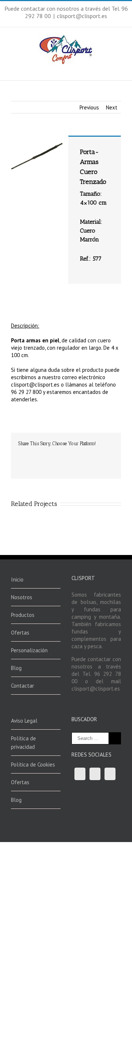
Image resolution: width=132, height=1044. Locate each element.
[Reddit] (91, 455)
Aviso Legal (24, 720)
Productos (22, 614)
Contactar (22, 685)
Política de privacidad (23, 742)
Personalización (29, 650)
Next (111, 107)
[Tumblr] (56, 455)
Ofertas (20, 632)
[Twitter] (32, 455)
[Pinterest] (44, 455)
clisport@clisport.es (82, 16)
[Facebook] (20, 455)
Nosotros (21, 597)
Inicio (17, 579)
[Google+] (67, 455)
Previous (89, 107)
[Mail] (20, 462)
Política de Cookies (33, 764)
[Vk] (102, 455)
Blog (16, 667)
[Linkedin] (79, 455)
